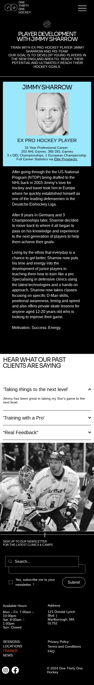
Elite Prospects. (66, 159)
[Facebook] (15, 670)
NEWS (8, 655)
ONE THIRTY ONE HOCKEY (25, 7)
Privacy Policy (58, 642)
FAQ (51, 651)
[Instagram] (5, 670)
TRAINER (10, 651)
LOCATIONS (12, 646)
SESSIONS (11, 642)
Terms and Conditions (64, 646)
